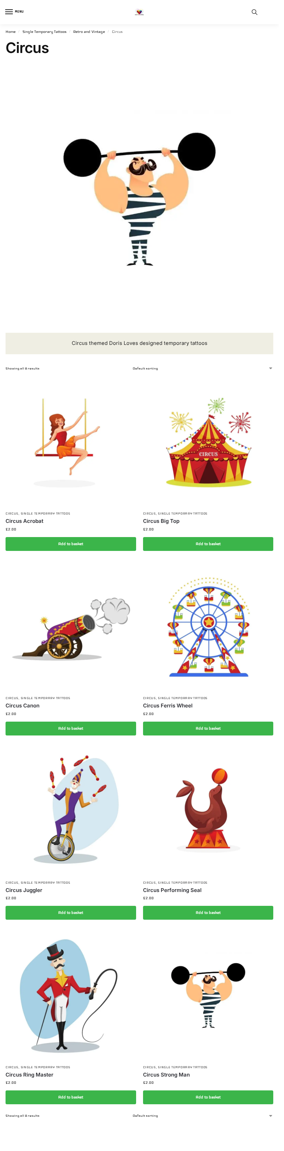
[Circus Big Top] (208, 442)
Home (11, 31)
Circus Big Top (161, 521)
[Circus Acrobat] (71, 442)
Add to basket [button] (70, 544)
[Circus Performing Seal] (208, 811)
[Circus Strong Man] (208, 995)
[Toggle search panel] (254, 12)
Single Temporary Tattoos (44, 31)
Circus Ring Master (29, 1074)
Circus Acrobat (24, 521)
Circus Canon (22, 705)
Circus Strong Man (166, 1074)
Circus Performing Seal (172, 890)
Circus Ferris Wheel (168, 705)
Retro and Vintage (89, 31)
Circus (12, 513)
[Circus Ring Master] (71, 995)
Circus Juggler (24, 890)
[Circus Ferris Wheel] (208, 626)
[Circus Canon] (71, 626)
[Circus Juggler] (71, 811)
